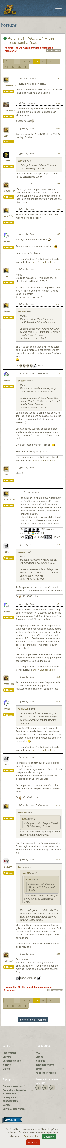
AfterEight (9, 191)
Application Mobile (46, 1072)
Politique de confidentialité (11, 1099)
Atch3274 (8, 216)
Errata (39, 1068)
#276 (58, 701)
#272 (58, 492)
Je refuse (33, 1142)
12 (23, 61)
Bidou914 (7, 867)
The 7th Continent (24, 47)
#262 (58, 103)
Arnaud (6, 241)
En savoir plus (31, 1136)
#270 (58, 373)
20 (19, 66)
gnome (6, 552)
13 (30, 61)
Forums (9, 47)
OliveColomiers (11, 500)
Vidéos (39, 1056)
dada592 (7, 161)
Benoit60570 (9, 85)
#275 (58, 676)
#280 (58, 953)
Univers (7, 1056)
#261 (58, 78)
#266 (58, 209)
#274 (58, 604)
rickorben (8, 961)
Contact (7, 1104)
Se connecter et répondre (33, 1019)
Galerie (6, 1068)
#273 (58, 544)
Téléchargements (45, 1064)
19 (13, 66)
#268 (58, 269)
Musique (40, 1060)
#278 (58, 805)
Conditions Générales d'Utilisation (15, 1092)
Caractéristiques (12, 1060)
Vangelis (7, 311)
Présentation (10, 1052)
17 (56, 61)
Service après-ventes (14, 1108)
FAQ (38, 1052)
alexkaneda (9, 110)
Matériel (7, 1064)
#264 (58, 153)
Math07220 (8, 684)
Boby (5, 136)
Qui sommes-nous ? (14, 1086)
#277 (58, 757)
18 (6, 66)
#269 (58, 304)
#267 (58, 234)
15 (43, 61)
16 (50, 61)
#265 (58, 183)
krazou (6, 276)
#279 (58, 859)
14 (36, 61)
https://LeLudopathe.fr (44, 262)
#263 (58, 128)
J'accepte (49, 1136)
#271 (58, 467)
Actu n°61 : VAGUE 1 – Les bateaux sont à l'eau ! (28, 40)
